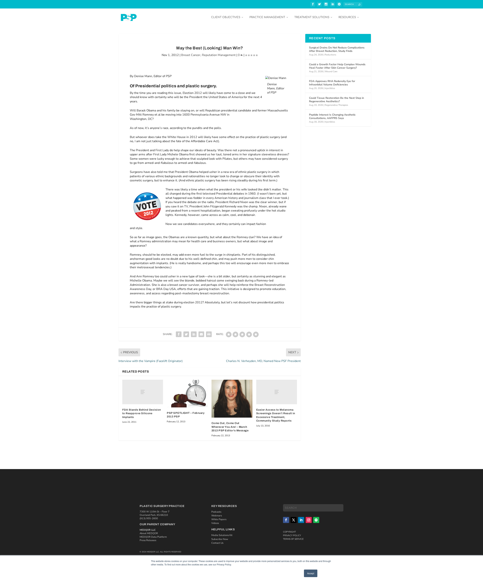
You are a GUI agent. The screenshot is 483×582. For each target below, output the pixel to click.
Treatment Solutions (311, 17)
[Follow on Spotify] (316, 520)
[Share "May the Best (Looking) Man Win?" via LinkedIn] (194, 334)
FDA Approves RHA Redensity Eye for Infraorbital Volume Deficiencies (332, 82)
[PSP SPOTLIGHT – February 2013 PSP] (187, 393)
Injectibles (330, 88)
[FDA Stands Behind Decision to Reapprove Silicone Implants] (142, 392)
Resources (347, 17)
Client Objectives (225, 17)
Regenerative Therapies (336, 105)
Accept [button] (310, 573)
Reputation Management (219, 55)
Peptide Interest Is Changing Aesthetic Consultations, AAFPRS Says (332, 116)
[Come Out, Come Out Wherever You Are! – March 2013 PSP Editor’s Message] (232, 399)
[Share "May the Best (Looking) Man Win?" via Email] (201, 334)
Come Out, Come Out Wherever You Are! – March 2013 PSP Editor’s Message (230, 427)
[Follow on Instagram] (309, 520)
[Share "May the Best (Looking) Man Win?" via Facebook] (178, 334)
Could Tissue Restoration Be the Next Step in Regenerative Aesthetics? (336, 99)
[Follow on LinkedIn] (301, 520)
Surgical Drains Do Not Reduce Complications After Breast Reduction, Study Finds (337, 49)
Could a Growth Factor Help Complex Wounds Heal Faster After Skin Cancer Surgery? (337, 66)
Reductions (330, 54)
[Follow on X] (294, 520)
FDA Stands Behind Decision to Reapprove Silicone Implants (141, 413)
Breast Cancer (190, 55)
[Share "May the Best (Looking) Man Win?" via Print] (209, 334)
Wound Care (331, 71)
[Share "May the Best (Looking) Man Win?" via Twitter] (186, 334)
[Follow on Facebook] (286, 520)
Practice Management (267, 17)
